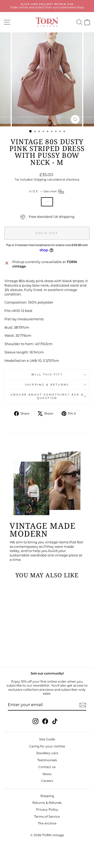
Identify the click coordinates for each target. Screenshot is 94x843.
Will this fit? (46, 374)
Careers (47, 781)
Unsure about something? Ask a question (47, 396)
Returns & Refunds (47, 803)
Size (43, 191)
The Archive (47, 823)
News (47, 774)
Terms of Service (47, 816)
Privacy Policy (47, 809)
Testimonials (47, 760)
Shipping (40, 179)
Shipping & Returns (47, 384)
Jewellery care (47, 753)
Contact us (47, 767)
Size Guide (47, 739)
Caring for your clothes (47, 746)
